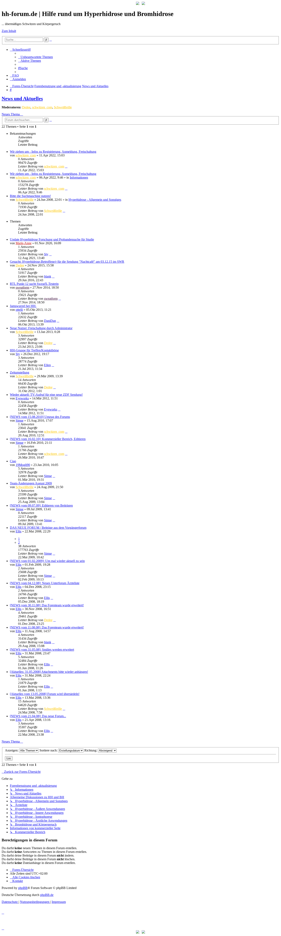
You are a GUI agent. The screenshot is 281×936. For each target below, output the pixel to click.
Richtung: (91, 750)
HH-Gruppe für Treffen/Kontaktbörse (34, 350)
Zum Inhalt (9, 31)
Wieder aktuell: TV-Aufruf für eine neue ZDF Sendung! (46, 394)
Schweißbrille (63, 107)
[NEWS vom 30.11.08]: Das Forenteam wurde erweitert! (47, 605)
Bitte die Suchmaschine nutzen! (30, 196)
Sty (46, 254)
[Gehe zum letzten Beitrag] (66, 166)
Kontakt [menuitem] (17, 881)
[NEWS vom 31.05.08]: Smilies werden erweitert (42, 649)
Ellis (18, 531)
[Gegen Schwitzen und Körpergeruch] (143, 4)
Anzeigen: (12, 750)
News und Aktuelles (22, 98)
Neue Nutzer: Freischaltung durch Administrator (41, 328)
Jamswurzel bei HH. (23, 306)
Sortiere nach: (48, 750)
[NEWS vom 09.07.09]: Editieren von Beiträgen (41, 505)
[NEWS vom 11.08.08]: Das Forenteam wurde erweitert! (47, 627)
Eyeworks (22, 398)
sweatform (22, 287)
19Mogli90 (23, 465)
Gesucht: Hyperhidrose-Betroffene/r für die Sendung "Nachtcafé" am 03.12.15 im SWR (67, 261)
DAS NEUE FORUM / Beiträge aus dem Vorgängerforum (48, 527)
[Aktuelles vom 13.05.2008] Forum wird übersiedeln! (44, 694)
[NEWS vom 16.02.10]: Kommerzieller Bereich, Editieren (48, 439)
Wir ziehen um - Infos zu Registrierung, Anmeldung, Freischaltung (53, 151)
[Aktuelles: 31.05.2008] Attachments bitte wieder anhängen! (49, 671)
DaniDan (50, 320)
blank (47, 276)
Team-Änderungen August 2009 (31, 483)
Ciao (13, 461)
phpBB (23, 888)
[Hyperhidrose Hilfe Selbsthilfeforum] (137, 4)
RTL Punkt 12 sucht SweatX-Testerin (34, 284)
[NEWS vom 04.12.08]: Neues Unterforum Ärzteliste (44, 583)
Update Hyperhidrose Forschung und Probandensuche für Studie (52, 239)
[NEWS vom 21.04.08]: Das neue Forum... (38, 716)
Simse (19, 420)
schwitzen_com (42, 107)
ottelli (19, 309)
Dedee (26, 107)
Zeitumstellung (19, 372)
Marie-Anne (23, 243)
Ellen (47, 365)
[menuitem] (35, 57)
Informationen (79, 177)
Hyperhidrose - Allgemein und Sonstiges (95, 199)
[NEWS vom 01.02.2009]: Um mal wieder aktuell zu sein (47, 561)
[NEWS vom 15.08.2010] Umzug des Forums (40, 417)
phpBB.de (46, 895)
